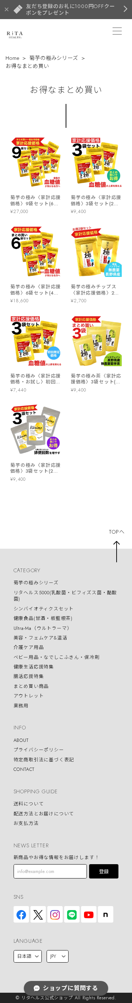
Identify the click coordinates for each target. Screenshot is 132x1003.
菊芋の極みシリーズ (53, 58)
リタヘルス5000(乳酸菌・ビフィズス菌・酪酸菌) (65, 595)
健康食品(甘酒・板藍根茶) (43, 618)
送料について (29, 803)
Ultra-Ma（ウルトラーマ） (43, 628)
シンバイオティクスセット (44, 608)
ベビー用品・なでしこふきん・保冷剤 (57, 657)
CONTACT (24, 769)
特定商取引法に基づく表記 (44, 759)
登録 (104, 871)
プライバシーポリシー (39, 750)
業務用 (21, 705)
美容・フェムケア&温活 (40, 637)
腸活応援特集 (29, 676)
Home (12, 58)
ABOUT (21, 740)
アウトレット (29, 696)
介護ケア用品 (29, 647)
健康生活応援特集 (34, 666)
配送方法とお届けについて (44, 813)
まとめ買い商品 (31, 686)
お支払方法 (26, 823)
